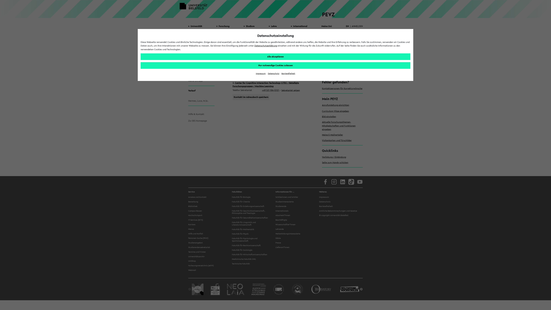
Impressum (261, 73)
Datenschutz (273, 73)
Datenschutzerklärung (265, 45)
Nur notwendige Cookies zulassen (275, 65)
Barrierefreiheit (288, 73)
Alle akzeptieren (275, 56)
